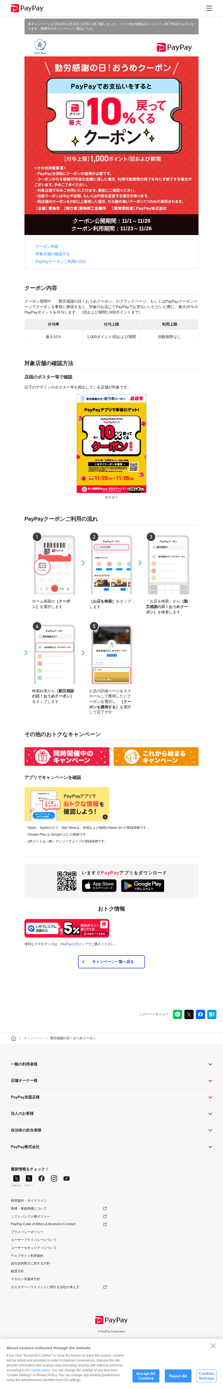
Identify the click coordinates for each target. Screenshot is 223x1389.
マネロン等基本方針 (25, 1279)
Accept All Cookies (145, 1375)
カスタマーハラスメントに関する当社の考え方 (45, 1287)
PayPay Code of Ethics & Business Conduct (43, 1224)
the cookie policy (38, 1370)
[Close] (213, 1345)
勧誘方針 (17, 1271)
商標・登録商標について (29, 1208)
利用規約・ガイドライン (29, 1201)
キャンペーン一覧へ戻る (113, 961)
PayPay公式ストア (74, 944)
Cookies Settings (207, 1375)
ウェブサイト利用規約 (27, 1256)
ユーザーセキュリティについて (34, 1248)
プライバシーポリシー (27, 1232)
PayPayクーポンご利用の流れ (61, 261)
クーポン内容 (47, 246)
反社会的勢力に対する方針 (30, 1263)
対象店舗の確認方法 (53, 254)
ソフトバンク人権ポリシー (30, 1216)
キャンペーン (33, 1038)
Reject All (178, 1376)
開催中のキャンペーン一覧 (60, 29)
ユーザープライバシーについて (34, 1240)
